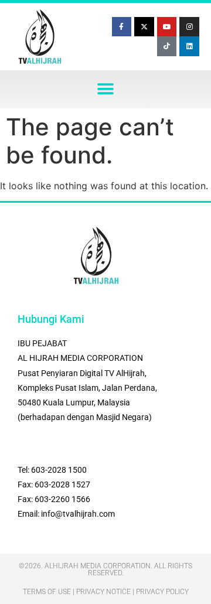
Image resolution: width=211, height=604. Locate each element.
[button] (106, 89)
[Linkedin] (189, 46)
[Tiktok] (167, 46)
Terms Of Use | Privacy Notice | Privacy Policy (106, 592)
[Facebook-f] (122, 27)
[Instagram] (189, 27)
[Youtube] (167, 27)
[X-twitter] (144, 27)
